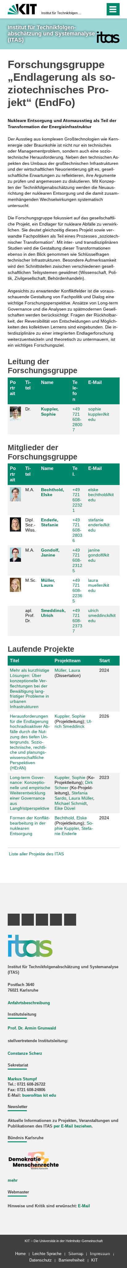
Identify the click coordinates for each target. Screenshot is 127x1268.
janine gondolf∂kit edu (98, 555)
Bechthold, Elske (71, 817)
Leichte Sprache (46, 1253)
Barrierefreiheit (71, 1260)
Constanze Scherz (25, 1053)
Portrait (13, 388)
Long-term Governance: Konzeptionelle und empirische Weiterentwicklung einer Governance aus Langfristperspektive (30, 793)
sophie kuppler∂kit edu (98, 414)
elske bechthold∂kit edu (101, 495)
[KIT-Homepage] (22, 8)
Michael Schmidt (71, 803)
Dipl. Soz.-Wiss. (30, 525)
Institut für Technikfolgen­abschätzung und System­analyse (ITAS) (61, 13)
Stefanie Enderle (74, 831)
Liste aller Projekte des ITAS (36, 853)
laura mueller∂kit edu (98, 585)
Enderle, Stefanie (49, 522)
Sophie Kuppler (74, 826)
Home (20, 1253)
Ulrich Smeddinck (73, 724)
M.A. (29, 489)
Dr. (28, 408)
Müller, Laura (48, 583)
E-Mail (95, 382)
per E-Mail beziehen (73, 1126)
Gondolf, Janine (50, 553)
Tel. (74, 471)
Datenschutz (40, 1260)
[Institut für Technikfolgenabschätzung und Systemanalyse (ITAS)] (108, 37)
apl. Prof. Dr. (30, 615)
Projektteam (67, 660)
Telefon (75, 391)
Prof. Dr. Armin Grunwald (32, 1028)
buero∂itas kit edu (39, 1095)
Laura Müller (81, 798)
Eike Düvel (65, 808)
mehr (13, 1180)
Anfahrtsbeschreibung (29, 1003)
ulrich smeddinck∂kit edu (102, 615)
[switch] (89, 9)
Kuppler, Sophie (50, 411)
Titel (28, 385)
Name (47, 382)
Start (104, 660)
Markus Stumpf (22, 1079)
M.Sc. (30, 580)
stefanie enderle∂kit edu (98, 525)
